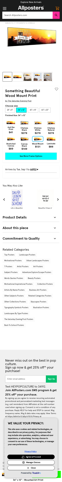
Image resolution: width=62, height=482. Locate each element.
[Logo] (31, 8)
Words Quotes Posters (13, 278)
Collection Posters (45, 284)
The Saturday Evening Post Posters (18, 319)
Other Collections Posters (15, 302)
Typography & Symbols (25, 23)
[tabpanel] (31, 135)
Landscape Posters (27, 255)
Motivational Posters (13, 261)
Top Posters (9, 255)
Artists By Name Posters (14, 290)
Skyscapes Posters (38, 302)
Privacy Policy (31, 451)
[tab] (10, 110)
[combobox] (27, 15)
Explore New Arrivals (31, 2)
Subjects (9, 23)
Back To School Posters (14, 325)
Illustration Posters (41, 308)
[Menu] (4, 8)
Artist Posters (23, 267)
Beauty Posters (34, 278)
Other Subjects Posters (14, 296)
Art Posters (38, 267)
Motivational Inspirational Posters (18, 284)
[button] (31, 2)
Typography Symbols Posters (16, 308)
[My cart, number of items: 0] (57, 8)
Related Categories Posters (39, 296)
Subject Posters (11, 272)
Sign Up (51, 379)
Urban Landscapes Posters (37, 261)
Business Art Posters (37, 290)
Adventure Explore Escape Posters (36, 272)
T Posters (8, 267)
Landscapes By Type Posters (16, 314)
